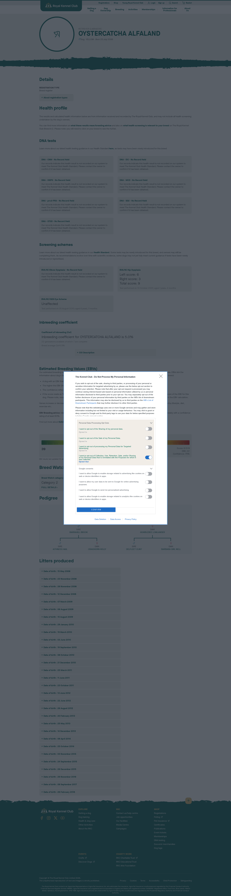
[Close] (161, 377)
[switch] (148, 429)
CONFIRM (96, 510)
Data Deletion (100, 519)
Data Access (115, 519)
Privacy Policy (130, 519)
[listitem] (115, 423)
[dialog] (115, 448)
